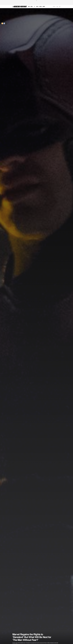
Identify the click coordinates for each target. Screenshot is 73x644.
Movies (32, 6)
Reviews (40, 6)
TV (34, 6)
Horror (44, 6)
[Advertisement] (36, 3)
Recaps (37, 6)
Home (29, 6)
